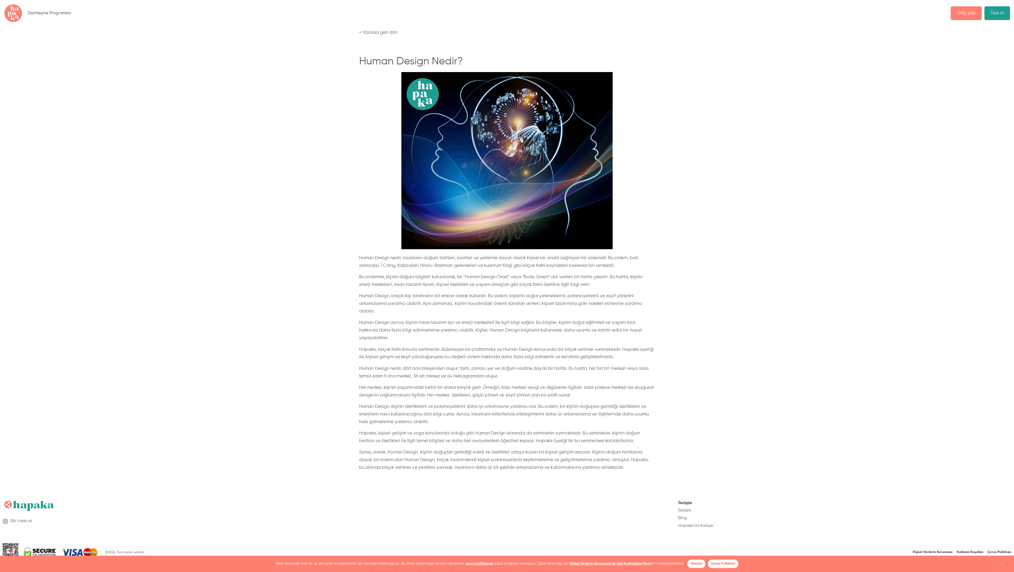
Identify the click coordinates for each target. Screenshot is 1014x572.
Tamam (696, 563)
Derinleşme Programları (49, 13)
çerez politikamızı (479, 563)
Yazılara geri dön (380, 32)
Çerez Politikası (723, 563)
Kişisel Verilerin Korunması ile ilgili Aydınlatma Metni (611, 563)
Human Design (374, 296)
